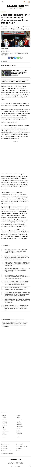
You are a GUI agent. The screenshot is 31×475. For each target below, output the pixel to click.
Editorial (4, 429)
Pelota (18, 421)
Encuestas (5, 434)
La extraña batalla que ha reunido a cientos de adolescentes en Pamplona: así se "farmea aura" (17, 270)
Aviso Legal (20, 444)
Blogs (4, 432)
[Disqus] (15, 348)
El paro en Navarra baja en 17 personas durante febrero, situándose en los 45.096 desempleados (19, 73)
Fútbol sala (19, 424)
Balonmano (19, 422)
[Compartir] (9, 57)
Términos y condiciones (18, 320)
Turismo (19, 448)
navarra (5, 61)
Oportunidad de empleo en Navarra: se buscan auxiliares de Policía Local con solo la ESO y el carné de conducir (17, 277)
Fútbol (18, 417)
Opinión (3, 427)
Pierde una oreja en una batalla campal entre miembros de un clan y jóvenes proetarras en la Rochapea (16, 251)
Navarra (4, 415)
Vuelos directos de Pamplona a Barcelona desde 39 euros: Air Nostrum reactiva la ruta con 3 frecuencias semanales (17, 283)
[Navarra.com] (15, 5)
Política (4, 417)
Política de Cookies (7, 451)
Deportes (19, 415)
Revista (18, 431)
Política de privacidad (8, 453)
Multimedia (19, 433)
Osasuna (4, 437)
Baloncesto (19, 419)
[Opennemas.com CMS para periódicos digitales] (15, 464)
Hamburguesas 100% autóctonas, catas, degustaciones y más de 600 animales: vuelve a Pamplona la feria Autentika (17, 258)
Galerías (19, 435)
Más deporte (20, 426)
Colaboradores (6, 431)
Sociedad (5, 422)
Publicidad (5, 448)
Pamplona (4, 425)
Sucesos (4, 419)
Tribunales (5, 421)
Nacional (19, 428)
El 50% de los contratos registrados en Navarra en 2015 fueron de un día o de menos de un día (15, 81)
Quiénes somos (6, 444)
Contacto (5, 446)
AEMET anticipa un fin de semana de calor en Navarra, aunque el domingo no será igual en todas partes (17, 301)
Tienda (19, 451)
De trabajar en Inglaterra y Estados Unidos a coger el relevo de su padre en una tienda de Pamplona (17, 264)
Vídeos (18, 436)
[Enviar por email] (21, 57)
